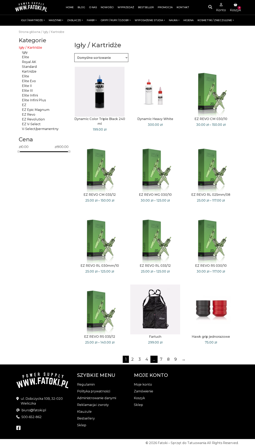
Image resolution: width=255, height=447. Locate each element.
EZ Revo (28, 114)
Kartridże (29, 71)
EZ (24, 105)
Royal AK (29, 62)
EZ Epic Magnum (35, 110)
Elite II (27, 86)
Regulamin (86, 384)
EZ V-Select (31, 124)
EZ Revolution (33, 119)
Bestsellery (86, 418)
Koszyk (139, 398)
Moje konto (143, 384)
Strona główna (29, 32)
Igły (25, 52)
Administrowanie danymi (96, 398)
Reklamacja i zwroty (93, 405)
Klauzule (84, 412)
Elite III (27, 91)
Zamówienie (143, 391)
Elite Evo (29, 81)
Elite (25, 57)
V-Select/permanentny (40, 129)
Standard (29, 67)
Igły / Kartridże (30, 47)
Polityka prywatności (93, 391)
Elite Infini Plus (34, 100)
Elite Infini (30, 95)
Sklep (81, 425)
